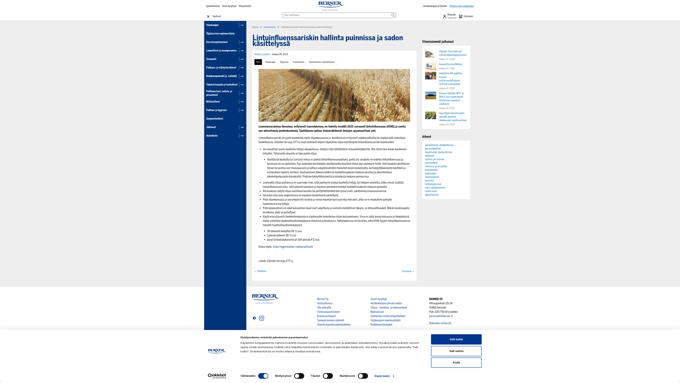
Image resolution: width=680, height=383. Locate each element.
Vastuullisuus (324, 303)
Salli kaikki (456, 339)
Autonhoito (212, 135)
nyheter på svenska (434, 159)
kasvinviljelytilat (433, 148)
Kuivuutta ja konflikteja (450, 64)
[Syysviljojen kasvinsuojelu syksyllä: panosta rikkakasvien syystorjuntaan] (430, 115)
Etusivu (255, 27)
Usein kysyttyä (229, 6)
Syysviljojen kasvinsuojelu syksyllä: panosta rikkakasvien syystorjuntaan (453, 117)
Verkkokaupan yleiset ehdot (386, 303)
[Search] (393, 12)
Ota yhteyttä (324, 307)
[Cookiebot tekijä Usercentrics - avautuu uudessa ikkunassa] (217, 376)
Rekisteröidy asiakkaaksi (462, 6)
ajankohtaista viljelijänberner (322, 62)
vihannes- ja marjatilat (436, 166)
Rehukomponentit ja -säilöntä (221, 76)
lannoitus (429, 180)
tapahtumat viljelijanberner (438, 152)
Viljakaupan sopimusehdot (385, 320)
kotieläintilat (298, 62)
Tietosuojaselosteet (328, 311)
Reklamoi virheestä (440, 323)
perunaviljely (431, 162)
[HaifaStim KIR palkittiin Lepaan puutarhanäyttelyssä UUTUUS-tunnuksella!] (430, 75)
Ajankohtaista (213, 6)
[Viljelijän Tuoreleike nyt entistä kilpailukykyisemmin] (430, 53)
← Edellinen (260, 271)
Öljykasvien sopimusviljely (220, 33)
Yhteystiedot (245, 6)
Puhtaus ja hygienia (216, 110)
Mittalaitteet (213, 101)
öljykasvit (284, 62)
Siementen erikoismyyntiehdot (387, 316)
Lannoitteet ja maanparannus (221, 50)
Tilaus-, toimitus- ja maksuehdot (388, 307)
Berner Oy (323, 299)
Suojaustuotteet (214, 118)
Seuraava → (408, 271)
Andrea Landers (262, 54)
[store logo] (331, 6)
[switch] (299, 376)
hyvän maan (431, 191)
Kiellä (456, 362)
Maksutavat (377, 311)
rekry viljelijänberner (435, 187)
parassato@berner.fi (441, 316)
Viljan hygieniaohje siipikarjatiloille (293, 246)
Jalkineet (211, 127)
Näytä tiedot (382, 376)
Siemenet (211, 59)
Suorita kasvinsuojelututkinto (334, 324)
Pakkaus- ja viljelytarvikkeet (221, 67)
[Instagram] (262, 318)
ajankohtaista (432, 194)
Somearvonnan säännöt (330, 320)
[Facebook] (254, 318)
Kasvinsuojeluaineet (217, 42)
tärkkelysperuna (433, 184)
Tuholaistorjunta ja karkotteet (221, 84)
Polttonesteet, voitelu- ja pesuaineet (219, 93)
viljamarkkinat (432, 177)
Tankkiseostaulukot (381, 324)
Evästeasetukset (326, 316)
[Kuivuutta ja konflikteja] (430, 66)
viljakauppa (270, 62)
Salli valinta (456, 351)
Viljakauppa (212, 25)
